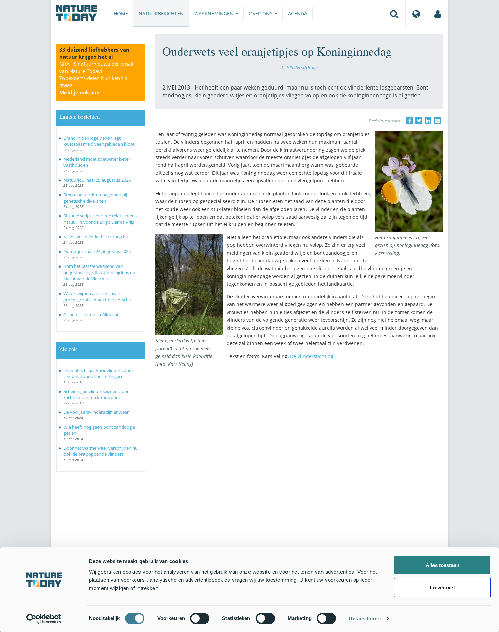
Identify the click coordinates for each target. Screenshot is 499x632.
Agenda (297, 13)
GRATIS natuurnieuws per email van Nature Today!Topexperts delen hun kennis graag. (96, 78)
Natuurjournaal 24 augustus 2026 (97, 251)
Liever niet (442, 587)
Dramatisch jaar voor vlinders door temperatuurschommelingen (98, 373)
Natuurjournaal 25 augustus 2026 (97, 180)
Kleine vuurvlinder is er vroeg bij (95, 237)
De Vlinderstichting (299, 67)
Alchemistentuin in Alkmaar (91, 314)
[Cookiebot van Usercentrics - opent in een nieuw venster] (44, 619)
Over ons (261, 13)
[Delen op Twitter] (418, 120)
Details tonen (364, 618)
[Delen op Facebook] (409, 120)
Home (121, 13)
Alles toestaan (442, 565)
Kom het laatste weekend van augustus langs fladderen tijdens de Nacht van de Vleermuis (99, 272)
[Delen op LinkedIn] (428, 120)
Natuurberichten (161, 13)
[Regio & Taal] (416, 13)
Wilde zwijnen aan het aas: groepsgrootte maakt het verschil (97, 296)
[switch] (199, 618)
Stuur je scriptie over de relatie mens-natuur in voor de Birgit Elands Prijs (100, 219)
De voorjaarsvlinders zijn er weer (96, 412)
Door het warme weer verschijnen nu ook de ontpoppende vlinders (100, 451)
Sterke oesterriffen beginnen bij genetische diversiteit (95, 198)
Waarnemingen (214, 13)
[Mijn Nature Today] (437, 13)
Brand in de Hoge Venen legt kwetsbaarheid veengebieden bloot (99, 141)
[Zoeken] (394, 13)
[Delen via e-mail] (437, 120)
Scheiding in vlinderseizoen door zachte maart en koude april (96, 394)
